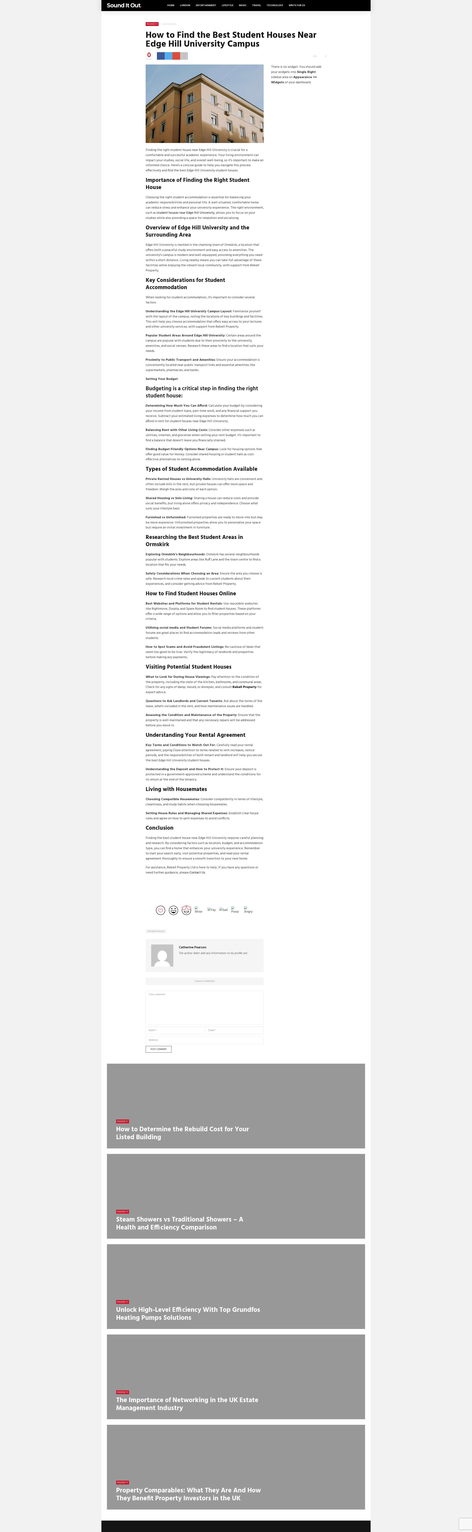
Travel (256, 5)
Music (243, 5)
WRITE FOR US (297, 5)
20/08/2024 (169, 24)
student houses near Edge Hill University (185, 213)
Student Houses (157, 931)
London (185, 5)
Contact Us (197, 872)
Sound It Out (124, 5)
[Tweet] (168, 56)
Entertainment (206, 5)
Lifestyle (227, 5)
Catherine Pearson (192, 947)
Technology (275, 5)
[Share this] (161, 56)
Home (170, 5)
